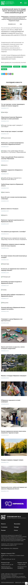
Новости (3, 523)
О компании (4, 527)
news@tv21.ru (20, 567)
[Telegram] (8, 74)
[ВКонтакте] (4, 74)
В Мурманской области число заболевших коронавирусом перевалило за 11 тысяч (13, 57)
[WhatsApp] (12, 74)
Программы (17, 523)
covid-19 (24, 66)
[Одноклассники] (6, 74)
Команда (16, 527)
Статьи (16, 530)
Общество (4, 69)
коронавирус (17, 66)
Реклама (3, 530)
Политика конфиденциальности (7, 582)
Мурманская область (6, 66)
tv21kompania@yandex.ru (7, 567)
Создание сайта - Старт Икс (20, 582)
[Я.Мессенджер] (2, 74)
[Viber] (10, 74)
